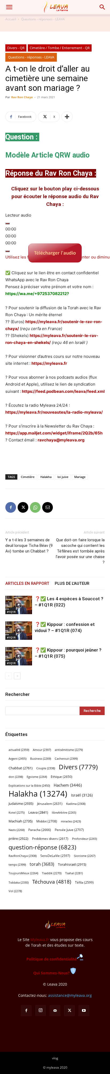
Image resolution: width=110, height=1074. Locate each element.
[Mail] (55, 1010)
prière (18, 838)
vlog (55, 1058)
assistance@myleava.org (70, 995)
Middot (46, 821)
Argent (17, 758)
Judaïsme (21, 803)
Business (40, 759)
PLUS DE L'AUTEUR (72, 583)
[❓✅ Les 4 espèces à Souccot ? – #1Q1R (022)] (18, 605)
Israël (82, 795)
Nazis (17, 830)
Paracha (39, 830)
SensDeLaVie (55, 855)
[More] (67, 116)
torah (42, 864)
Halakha (46, 477)
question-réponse (42, 847)
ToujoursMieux (23, 873)
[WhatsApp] (35, 507)
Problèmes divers (50, 838)
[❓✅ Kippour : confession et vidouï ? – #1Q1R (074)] (18, 630)
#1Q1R (11, 612)
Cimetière (27, 477)
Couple (45, 768)
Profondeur (84, 839)
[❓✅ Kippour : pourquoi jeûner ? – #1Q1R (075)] (18, 656)
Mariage (79, 477)
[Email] (47, 507)
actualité (19, 750)
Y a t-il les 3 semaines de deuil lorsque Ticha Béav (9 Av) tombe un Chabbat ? (29, 546)
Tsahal (74, 873)
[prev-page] (8, 676)
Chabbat (21, 768)
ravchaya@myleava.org (61, 439)
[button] (9, 7)
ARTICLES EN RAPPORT (27, 583)
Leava (38, 812)
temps (17, 865)
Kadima (75, 804)
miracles (71, 821)
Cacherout (66, 758)
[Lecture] (7, 223)
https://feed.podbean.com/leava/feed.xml (63, 391)
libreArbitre (64, 812)
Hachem (68, 785)
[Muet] (7, 251)
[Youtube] (83, 1010)
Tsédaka (19, 882)
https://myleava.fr (49, 363)
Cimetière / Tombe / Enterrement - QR (60, 47)
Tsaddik (51, 873)
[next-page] (17, 676)
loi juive (62, 477)
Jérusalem (49, 803)
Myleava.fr (39, 939)
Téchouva (51, 881)
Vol (15, 891)
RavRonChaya (23, 856)
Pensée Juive (69, 830)
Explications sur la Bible (29, 785)
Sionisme (84, 856)
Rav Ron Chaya (22, 97)
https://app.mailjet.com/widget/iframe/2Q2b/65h (54, 433)
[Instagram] (40, 1010)
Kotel (17, 812)
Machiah (21, 821)
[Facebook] (10, 507)
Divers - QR (16, 47)
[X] (23, 507)
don (16, 777)
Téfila (84, 882)
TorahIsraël (72, 864)
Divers (78, 767)
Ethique (61, 776)
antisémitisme (69, 750)
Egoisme (37, 777)
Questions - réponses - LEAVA (43, 19)
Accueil (10, 19)
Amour (42, 750)
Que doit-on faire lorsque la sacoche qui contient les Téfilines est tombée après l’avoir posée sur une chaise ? (80, 551)
